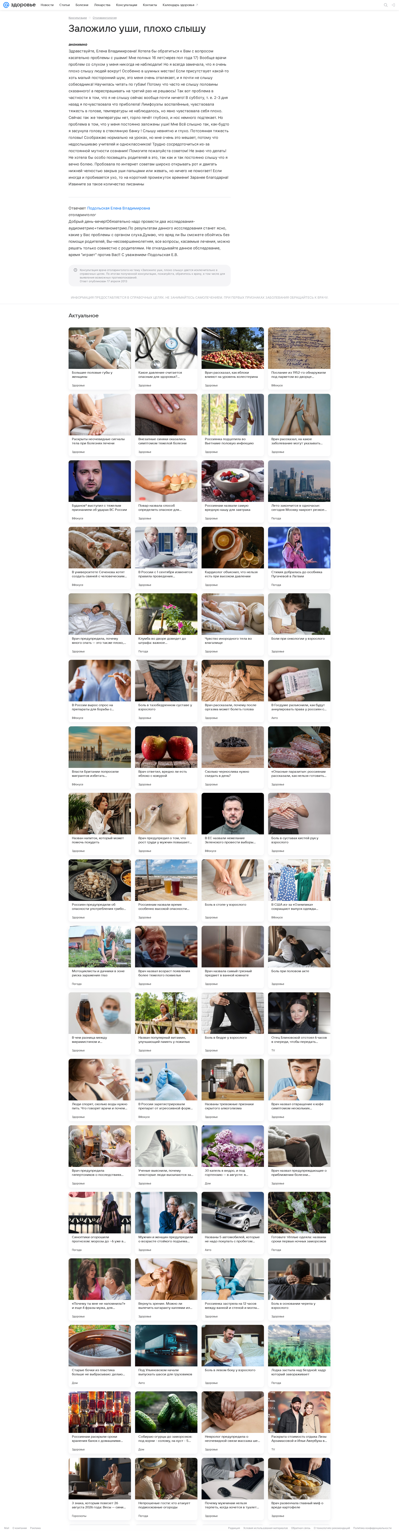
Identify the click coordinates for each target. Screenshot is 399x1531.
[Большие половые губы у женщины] (100, 358)
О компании (19, 1528)
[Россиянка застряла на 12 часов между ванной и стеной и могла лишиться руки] (233, 1289)
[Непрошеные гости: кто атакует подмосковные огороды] (166, 1489)
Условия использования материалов (265, 1528)
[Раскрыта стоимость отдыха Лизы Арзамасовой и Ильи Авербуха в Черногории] (299, 1422)
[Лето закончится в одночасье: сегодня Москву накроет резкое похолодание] (299, 491)
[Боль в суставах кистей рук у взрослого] (299, 824)
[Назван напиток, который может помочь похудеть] (100, 824)
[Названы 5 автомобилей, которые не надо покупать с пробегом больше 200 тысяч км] (233, 1223)
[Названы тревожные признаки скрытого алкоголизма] (233, 1090)
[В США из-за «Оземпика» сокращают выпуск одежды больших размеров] (299, 890)
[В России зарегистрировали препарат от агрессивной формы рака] (166, 1090)
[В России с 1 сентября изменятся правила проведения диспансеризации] (166, 558)
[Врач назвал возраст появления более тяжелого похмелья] (166, 957)
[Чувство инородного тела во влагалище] (233, 624)
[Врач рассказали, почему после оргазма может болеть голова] (233, 691)
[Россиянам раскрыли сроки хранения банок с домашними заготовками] (100, 1422)
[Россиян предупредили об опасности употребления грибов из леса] (100, 890)
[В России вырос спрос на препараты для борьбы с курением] (100, 691)
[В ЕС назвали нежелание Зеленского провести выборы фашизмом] (233, 824)
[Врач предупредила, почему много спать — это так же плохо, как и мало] (100, 624)
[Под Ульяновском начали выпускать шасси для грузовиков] (166, 1356)
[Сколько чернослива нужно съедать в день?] (233, 757)
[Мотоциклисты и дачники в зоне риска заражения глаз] (100, 957)
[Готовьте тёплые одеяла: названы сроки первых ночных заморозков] (299, 1223)
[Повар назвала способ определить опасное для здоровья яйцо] (166, 491)
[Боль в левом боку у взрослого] (233, 1356)
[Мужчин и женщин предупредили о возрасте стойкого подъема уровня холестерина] (166, 1223)
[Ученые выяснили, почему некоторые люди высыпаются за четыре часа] (166, 1156)
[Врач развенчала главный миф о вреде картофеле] (299, 1489)
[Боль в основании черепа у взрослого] (299, 1289)
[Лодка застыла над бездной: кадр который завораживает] (299, 1356)
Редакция (234, 1528)
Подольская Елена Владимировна (118, 208)
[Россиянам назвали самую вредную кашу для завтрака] (233, 491)
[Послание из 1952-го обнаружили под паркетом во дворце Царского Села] (299, 358)
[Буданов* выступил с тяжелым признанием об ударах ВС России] (100, 491)
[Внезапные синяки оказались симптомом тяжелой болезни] (166, 425)
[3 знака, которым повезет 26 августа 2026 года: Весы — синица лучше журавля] (100, 1489)
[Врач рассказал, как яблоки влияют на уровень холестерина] (233, 358)
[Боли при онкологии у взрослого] (299, 624)
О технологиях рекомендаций (332, 1528)
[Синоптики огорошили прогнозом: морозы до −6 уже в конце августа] (100, 1223)
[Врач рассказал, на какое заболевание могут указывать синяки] (299, 425)
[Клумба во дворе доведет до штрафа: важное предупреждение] (166, 624)
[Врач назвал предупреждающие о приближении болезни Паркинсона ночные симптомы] (299, 1156)
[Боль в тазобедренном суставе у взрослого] (166, 691)
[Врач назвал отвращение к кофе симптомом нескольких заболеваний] (299, 1090)
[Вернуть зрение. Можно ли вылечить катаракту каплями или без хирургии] (166, 1289)
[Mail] (6, 5)
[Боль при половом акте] (299, 957)
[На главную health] (22, 5)
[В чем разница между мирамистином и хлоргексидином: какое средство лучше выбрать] (100, 1023)
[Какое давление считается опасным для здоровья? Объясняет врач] (166, 358)
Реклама (35, 1528)
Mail (6, 1528)
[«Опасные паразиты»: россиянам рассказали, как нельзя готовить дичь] (299, 757)
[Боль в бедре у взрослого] (233, 1023)
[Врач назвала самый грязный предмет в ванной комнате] (233, 957)
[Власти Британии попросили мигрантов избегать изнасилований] (100, 757)
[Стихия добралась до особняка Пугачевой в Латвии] (299, 558)
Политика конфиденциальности (372, 1528)
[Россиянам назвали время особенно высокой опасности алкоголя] (166, 890)
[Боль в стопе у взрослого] (233, 890)
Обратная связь (300, 1528)
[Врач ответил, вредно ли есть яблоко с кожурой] (166, 757)
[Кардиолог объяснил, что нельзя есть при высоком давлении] (233, 558)
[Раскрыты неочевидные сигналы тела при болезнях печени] (100, 425)
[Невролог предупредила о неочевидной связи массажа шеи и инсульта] (233, 1422)
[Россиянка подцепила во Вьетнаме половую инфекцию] (233, 425)
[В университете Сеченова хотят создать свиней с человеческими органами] (100, 558)
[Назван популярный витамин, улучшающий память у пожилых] (166, 1023)
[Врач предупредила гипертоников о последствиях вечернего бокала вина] (100, 1156)
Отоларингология (105, 17)
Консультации (78, 17)
